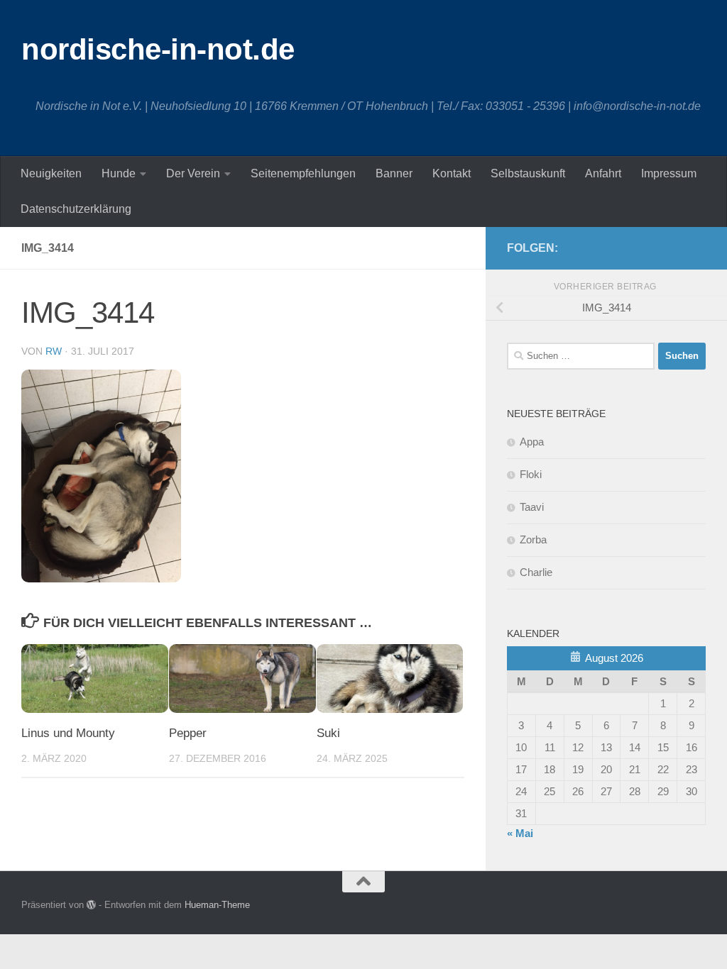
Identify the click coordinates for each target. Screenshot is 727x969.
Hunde (119, 173)
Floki (531, 474)
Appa (532, 442)
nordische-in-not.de (158, 49)
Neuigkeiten (51, 173)
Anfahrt (603, 173)
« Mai (520, 833)
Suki (328, 733)
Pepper (188, 733)
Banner (394, 173)
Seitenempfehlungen (303, 173)
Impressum (668, 173)
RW (53, 351)
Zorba (533, 539)
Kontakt (451, 173)
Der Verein (193, 173)
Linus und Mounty (68, 733)
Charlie (536, 572)
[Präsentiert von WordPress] (91, 904)
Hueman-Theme (217, 904)
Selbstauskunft (528, 173)
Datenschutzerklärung (76, 209)
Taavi (532, 507)
